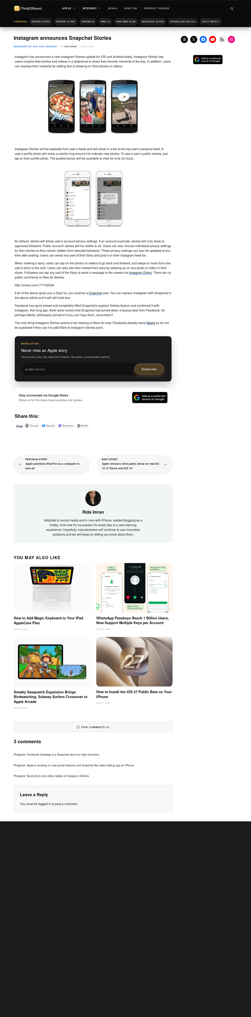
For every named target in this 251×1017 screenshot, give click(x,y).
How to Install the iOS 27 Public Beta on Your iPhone (134, 694)
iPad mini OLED (126, 21)
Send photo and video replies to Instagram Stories (58, 776)
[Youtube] (212, 39)
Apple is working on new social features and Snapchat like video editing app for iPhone (80, 765)
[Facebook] (203, 39)
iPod (41, 46)
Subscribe (149, 369)
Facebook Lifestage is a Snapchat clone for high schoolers (63, 754)
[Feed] (222, 39)
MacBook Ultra (153, 21)
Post (19, 425)
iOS (30, 46)
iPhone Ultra (41, 21)
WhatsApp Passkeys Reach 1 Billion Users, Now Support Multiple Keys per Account (132, 620)
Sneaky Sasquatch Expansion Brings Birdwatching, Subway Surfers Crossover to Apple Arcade (50, 697)
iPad (35, 46)
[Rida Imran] (93, 498)
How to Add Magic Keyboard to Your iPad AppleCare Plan (48, 620)
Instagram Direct (140, 272)
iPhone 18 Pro (65, 21)
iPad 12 (105, 21)
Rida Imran (70, 46)
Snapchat (51, 46)
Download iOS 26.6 (183, 21)
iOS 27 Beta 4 (210, 21)
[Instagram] (231, 39)
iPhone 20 (88, 21)
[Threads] (184, 39)
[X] (193, 39)
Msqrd (150, 322)
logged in (44, 804)
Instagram (20, 46)
